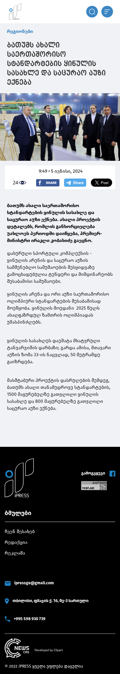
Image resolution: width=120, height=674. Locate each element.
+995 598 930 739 (29, 618)
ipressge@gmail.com (34, 583)
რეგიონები (20, 31)
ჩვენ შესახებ (20, 531)
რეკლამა (15, 553)
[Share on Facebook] (47, 182)
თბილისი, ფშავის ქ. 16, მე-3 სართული (51, 600)
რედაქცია (16, 542)
